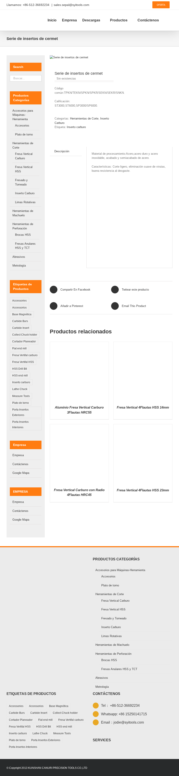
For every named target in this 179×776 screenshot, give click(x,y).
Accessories (19, 300)
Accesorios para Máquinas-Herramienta (22, 115)
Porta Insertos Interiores (20, 424)
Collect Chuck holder (24, 334)
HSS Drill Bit (19, 368)
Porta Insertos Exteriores (20, 412)
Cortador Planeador (24, 341)
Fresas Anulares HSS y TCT (119, 669)
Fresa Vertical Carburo (115, 600)
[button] (165, 20)
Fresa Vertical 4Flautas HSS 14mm (143, 407)
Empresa (18, 455)
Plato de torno (24, 134)
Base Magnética (21, 314)
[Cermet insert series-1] (79, 57)
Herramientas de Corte (84, 118)
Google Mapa (20, 473)
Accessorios (19, 307)
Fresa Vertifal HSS (23, 361)
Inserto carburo (76, 127)
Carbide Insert (20, 327)
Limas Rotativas (25, 202)
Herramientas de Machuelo (112, 644)
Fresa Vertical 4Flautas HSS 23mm (143, 490)
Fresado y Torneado (113, 618)
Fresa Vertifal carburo (25, 355)
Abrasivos (18, 256)
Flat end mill (19, 348)
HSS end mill (20, 375)
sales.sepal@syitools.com (71, 5)
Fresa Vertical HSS (113, 609)
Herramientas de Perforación (113, 653)
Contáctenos (20, 464)
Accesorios (22, 125)
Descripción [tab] (61, 151)
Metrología (19, 265)
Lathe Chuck (19, 389)
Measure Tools (21, 396)
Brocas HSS (23, 234)
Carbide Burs (20, 321)
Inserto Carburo (24, 193)
